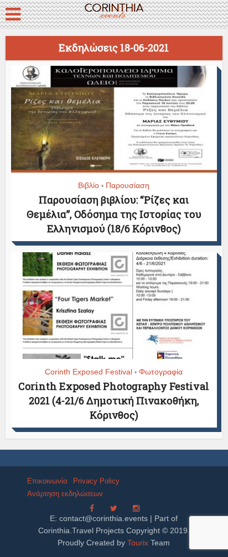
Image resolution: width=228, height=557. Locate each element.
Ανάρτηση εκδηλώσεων (65, 494)
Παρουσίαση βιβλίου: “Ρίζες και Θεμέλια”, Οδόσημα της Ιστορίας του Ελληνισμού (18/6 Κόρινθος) (114, 214)
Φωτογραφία (161, 371)
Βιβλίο (88, 185)
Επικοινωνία (47, 481)
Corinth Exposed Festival (88, 371)
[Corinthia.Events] (114, 11)
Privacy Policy (96, 481)
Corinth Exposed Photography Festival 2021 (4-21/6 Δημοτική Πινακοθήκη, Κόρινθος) (113, 400)
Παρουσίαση (127, 185)
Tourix (137, 542)
